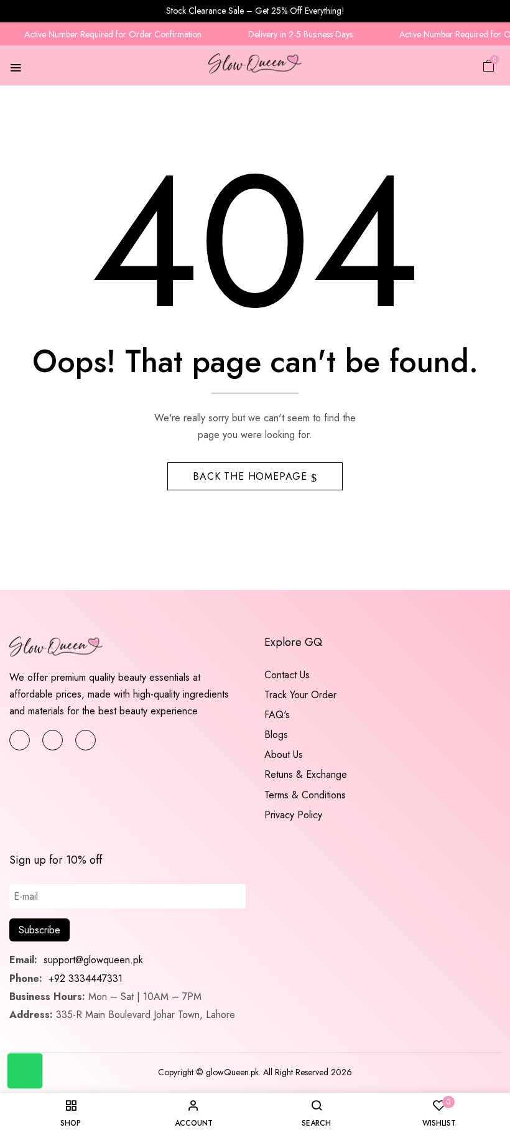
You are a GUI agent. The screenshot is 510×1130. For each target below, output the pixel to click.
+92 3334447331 (85, 978)
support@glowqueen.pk (91, 960)
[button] (488, 65)
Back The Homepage (251, 476)
